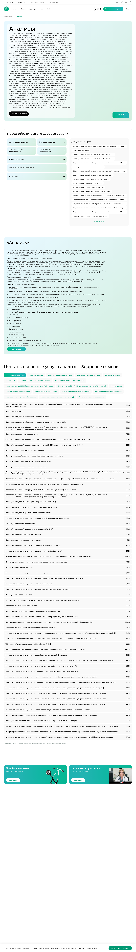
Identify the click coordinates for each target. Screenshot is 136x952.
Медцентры (32, 9)
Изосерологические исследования (76, 391)
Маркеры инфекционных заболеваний (35, 380)
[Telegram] (121, 2)
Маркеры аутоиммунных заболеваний (21, 397)
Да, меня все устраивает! (120, 948)
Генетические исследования (46, 391)
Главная (6, 16)
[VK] (117, 2)
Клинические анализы (15, 375)
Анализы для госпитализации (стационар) (57, 397)
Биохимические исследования (60, 375)
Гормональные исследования (88, 375)
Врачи (23, 9)
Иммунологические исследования (108, 391)
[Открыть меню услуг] (18, 9)
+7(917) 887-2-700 (52, 2)
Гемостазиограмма (112, 375)
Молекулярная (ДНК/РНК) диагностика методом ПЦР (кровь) (29, 386)
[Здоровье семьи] (6, 8)
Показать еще (99, 221)
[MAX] (130, 2)
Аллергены (10, 380)
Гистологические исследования (91, 397)
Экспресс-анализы (36, 375)
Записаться (16, 349)
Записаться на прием (19, 114)
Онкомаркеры (116, 386)
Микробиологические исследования (69, 380)
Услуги (14, 9)
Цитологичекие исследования (18, 391)
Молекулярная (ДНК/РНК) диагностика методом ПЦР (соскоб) (82, 386)
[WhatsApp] (126, 2)
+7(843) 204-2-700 (21, 2)
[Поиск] (96, 9)
